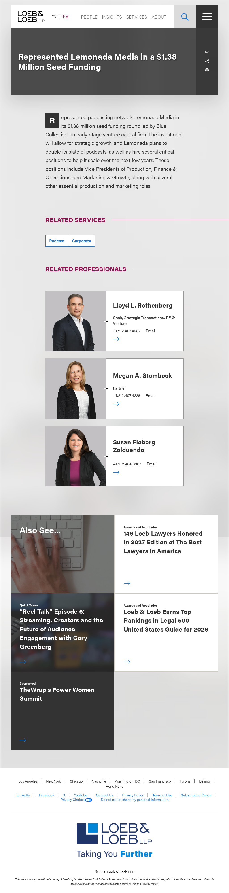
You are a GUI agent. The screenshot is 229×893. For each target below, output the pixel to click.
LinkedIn (23, 795)
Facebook (46, 795)
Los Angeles (27, 781)
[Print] (207, 70)
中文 (65, 16)
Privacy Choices (73, 800)
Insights (112, 16)
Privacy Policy (133, 795)
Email (151, 330)
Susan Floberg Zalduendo (134, 445)
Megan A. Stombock (142, 375)
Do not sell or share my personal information (135, 800)
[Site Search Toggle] (185, 16)
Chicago (76, 781)
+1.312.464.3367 (127, 464)
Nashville (99, 781)
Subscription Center (196, 795)
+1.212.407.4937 (126, 330)
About (159, 16)
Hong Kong (114, 786)
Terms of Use (162, 795)
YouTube (80, 795)
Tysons (185, 781)
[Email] (207, 52)
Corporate (81, 240)
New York (53, 781)
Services (136, 16)
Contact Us (104, 795)
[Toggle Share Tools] (207, 61)
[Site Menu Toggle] (207, 16)
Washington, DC (127, 781)
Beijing (204, 781)
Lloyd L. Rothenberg (142, 304)
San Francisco (160, 781)
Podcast (57, 240)
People (89, 16)
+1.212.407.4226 (126, 395)
